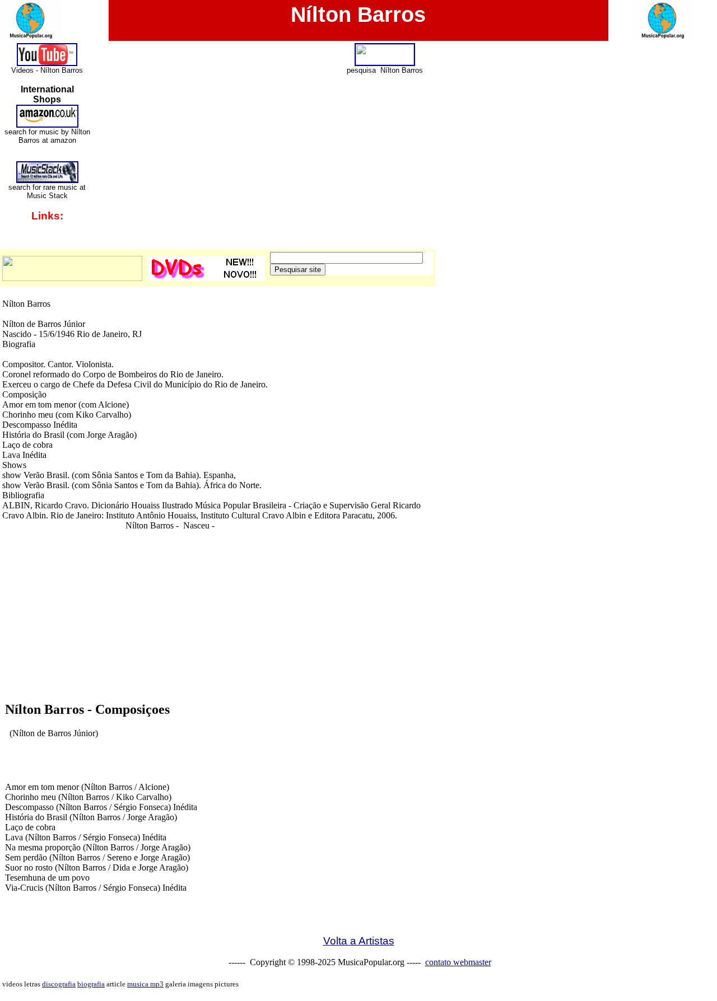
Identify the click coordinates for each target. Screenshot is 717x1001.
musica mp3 (145, 984)
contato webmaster (458, 962)
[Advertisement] (358, 672)
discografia (59, 984)
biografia (91, 984)
